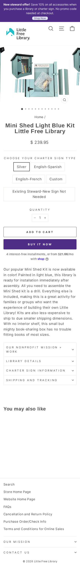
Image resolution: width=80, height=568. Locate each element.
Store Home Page (17, 492)
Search (9, 484)
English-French (29, 179)
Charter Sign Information (36, 370)
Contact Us (16, 552)
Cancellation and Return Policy (27, 514)
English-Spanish (48, 167)
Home (38, 117)
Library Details (23, 361)
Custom (55, 179)
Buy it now (40, 244)
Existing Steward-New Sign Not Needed (39, 194)
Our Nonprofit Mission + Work (34, 349)
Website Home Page (19, 499)
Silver (21, 167)
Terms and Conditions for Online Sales (33, 529)
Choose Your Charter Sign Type (40, 158)
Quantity (40, 209)
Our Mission (17, 541)
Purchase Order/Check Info (24, 521)
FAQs (7, 507)
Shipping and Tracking (32, 380)
